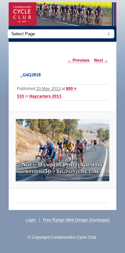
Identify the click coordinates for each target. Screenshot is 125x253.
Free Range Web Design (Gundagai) (76, 220)
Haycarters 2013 (45, 96)
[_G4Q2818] (62, 150)
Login (31, 220)
